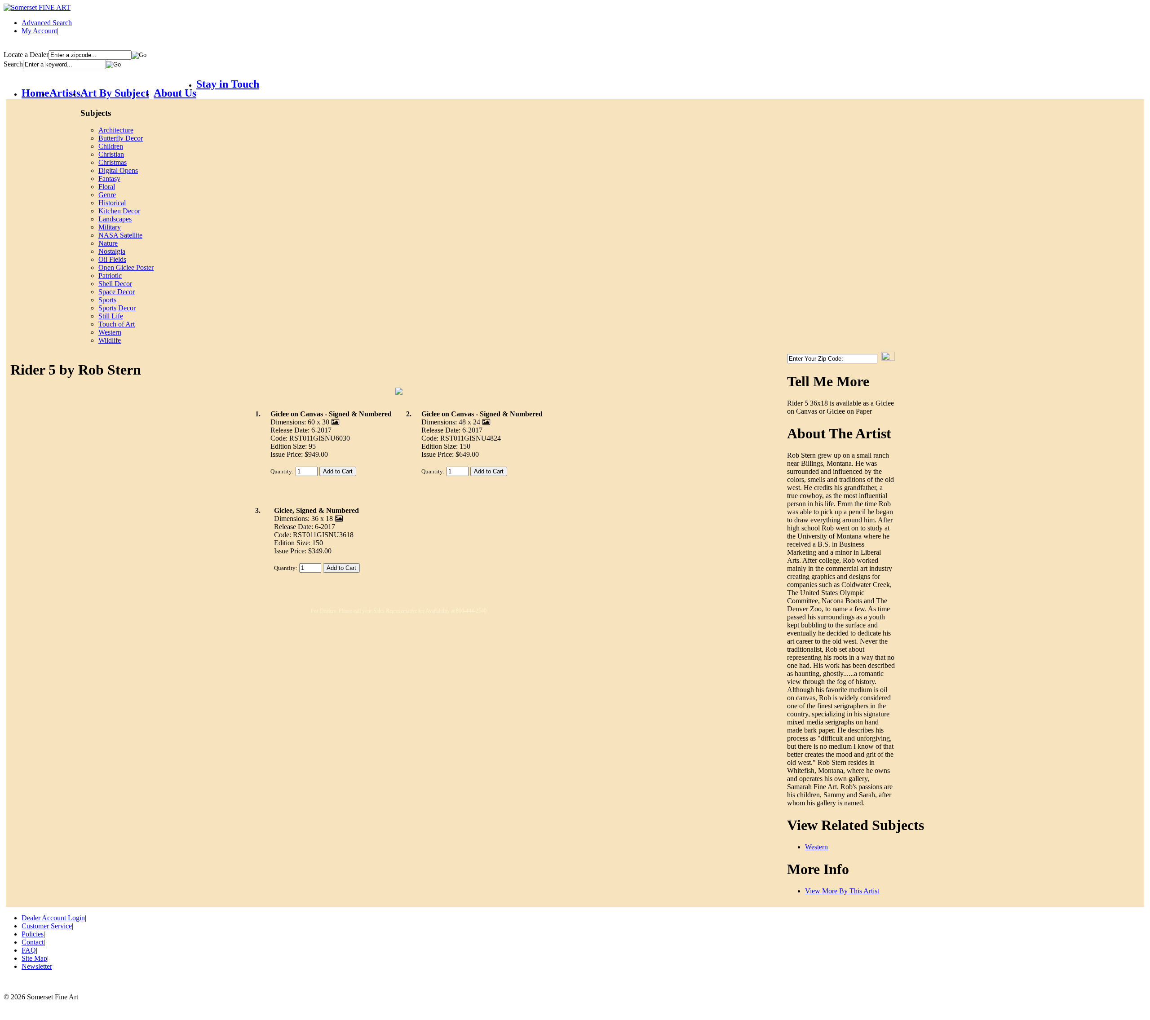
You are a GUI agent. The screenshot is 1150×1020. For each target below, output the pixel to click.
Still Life (110, 316)
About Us (175, 93)
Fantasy (109, 178)
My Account (39, 31)
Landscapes (115, 219)
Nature (108, 243)
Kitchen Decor (119, 211)
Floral (106, 186)
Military (109, 227)
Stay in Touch (227, 84)
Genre (107, 195)
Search (13, 64)
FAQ (29, 950)
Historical (112, 203)
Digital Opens (118, 170)
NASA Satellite (120, 235)
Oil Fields (112, 259)
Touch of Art (116, 324)
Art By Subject (114, 93)
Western (109, 332)
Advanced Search (47, 22)
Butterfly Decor (120, 138)
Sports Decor (117, 308)
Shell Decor (115, 283)
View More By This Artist (842, 891)
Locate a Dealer (26, 54)
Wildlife (109, 340)
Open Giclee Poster (126, 267)
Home (35, 93)
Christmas (112, 162)
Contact (33, 942)
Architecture (115, 130)
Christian (111, 154)
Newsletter (37, 966)
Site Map (34, 958)
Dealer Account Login (53, 918)
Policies (33, 934)
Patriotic (110, 275)
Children (110, 146)
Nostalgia (111, 251)
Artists (64, 93)
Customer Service (47, 926)
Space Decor (116, 292)
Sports (107, 300)
